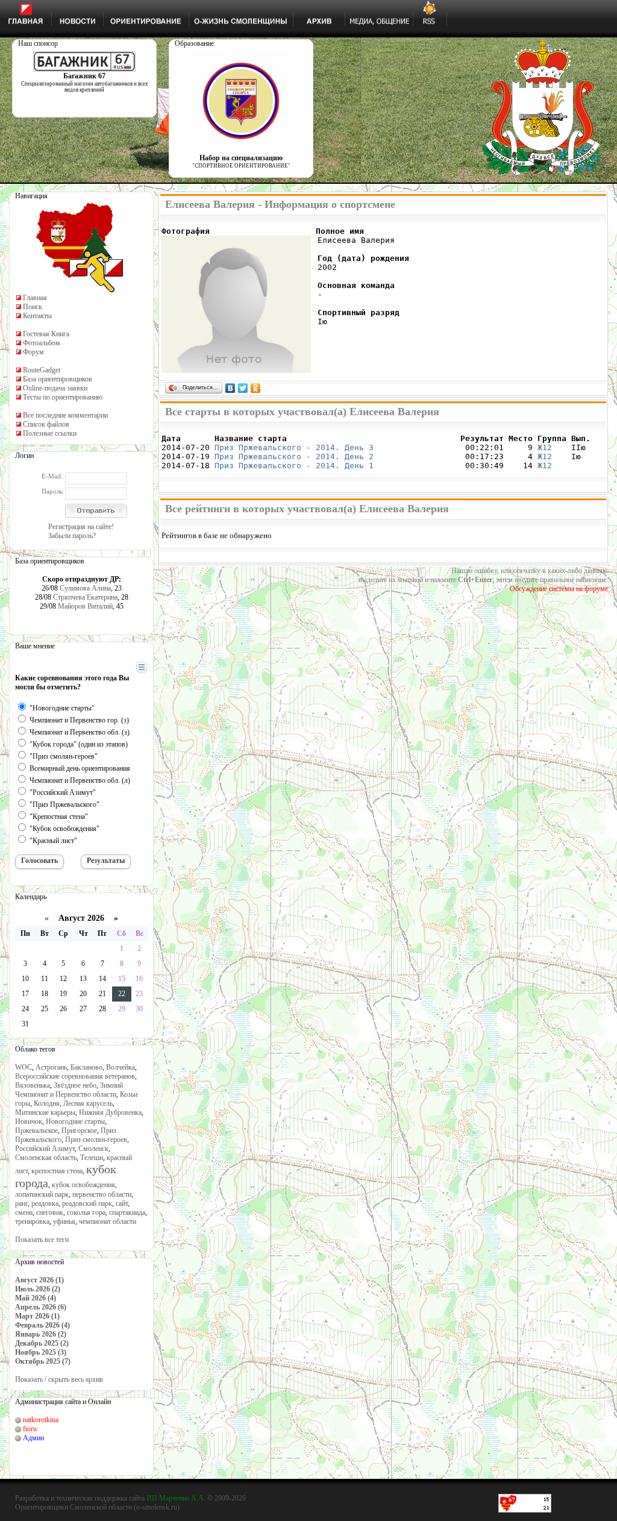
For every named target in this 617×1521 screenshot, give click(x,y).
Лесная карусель (88, 1103)
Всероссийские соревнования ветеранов (75, 1076)
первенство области (101, 1194)
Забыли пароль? (72, 536)
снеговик (49, 1212)
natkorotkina (40, 1420)
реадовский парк (87, 1203)
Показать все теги (42, 1239)
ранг (21, 1203)
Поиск (32, 307)
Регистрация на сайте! (81, 526)
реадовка (44, 1203)
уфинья (64, 1221)
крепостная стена (57, 1171)
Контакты (37, 316)
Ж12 (544, 447)
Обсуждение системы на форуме (559, 589)
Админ (33, 1438)
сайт (122, 1203)
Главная (35, 297)
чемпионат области (107, 1221)
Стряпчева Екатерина (85, 597)
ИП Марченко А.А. (175, 1498)
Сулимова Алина (85, 588)
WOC (23, 1067)
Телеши (91, 1157)
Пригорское (79, 1130)
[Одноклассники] (255, 388)
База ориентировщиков (57, 379)
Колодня (47, 1103)
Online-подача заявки (55, 388)
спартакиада (127, 1212)
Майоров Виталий (85, 606)
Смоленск (93, 1148)
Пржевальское (36, 1130)
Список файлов (46, 424)
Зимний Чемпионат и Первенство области (69, 1090)
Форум (33, 352)
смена (24, 1212)
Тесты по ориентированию (62, 397)
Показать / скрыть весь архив (59, 1379)
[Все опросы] (120, 668)
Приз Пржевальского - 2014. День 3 (294, 447)
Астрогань (51, 1067)
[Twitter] (243, 388)
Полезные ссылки (50, 433)
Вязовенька (32, 1085)
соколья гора (86, 1212)
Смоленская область (46, 1157)
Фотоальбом (41, 343)
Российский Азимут (45, 1148)
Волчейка (120, 1067)
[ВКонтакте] (230, 388)
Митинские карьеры (45, 1112)
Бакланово (86, 1067)
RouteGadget (41, 370)
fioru (30, 1429)
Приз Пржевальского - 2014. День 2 (294, 456)
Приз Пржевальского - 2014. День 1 (294, 465)
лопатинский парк (42, 1194)
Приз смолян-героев (96, 1139)
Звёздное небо (75, 1085)
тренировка (32, 1221)
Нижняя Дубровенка (110, 1112)
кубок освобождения (83, 1185)
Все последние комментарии (65, 415)
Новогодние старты (75, 1121)
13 (83, 978)
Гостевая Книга (46, 334)
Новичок (28, 1121)
